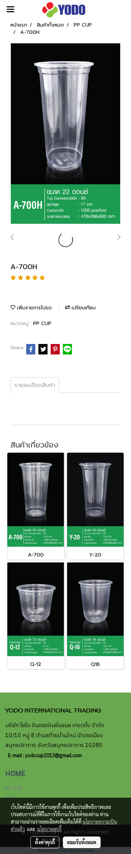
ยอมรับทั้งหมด (81, 842)
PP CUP (42, 323)
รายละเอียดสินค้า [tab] (34, 385)
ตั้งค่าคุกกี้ (45, 842)
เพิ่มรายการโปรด (33, 307)
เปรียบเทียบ (83, 307)
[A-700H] (65, 133)
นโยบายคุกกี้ (49, 829)
